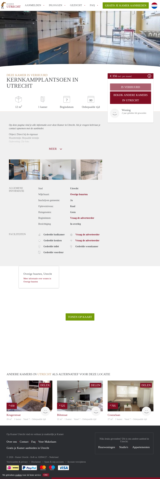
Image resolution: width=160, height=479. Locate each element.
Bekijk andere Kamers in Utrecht (130, 97)
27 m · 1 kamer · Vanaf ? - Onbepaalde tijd (127, 419)
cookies (18, 475)
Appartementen (141, 447)
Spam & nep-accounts (54, 462)
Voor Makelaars (47, 441)
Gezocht (76, 5)
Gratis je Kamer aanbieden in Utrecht (28, 447)
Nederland (53, 457)
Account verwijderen (76, 462)
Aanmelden (33, 5)
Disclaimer (36, 462)
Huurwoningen (106, 447)
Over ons (12, 441)
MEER (53, 148)
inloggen (55, 5)
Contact (24, 441)
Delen (45, 385)
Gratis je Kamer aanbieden (125, 5)
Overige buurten (79, 194)
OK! (46, 475)
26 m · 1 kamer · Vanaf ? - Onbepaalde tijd (26, 419)
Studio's (123, 447)
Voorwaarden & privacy (17, 462)
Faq (33, 441)
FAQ (92, 5)
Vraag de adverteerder (82, 218)
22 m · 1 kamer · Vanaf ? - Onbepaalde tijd (76, 419)
